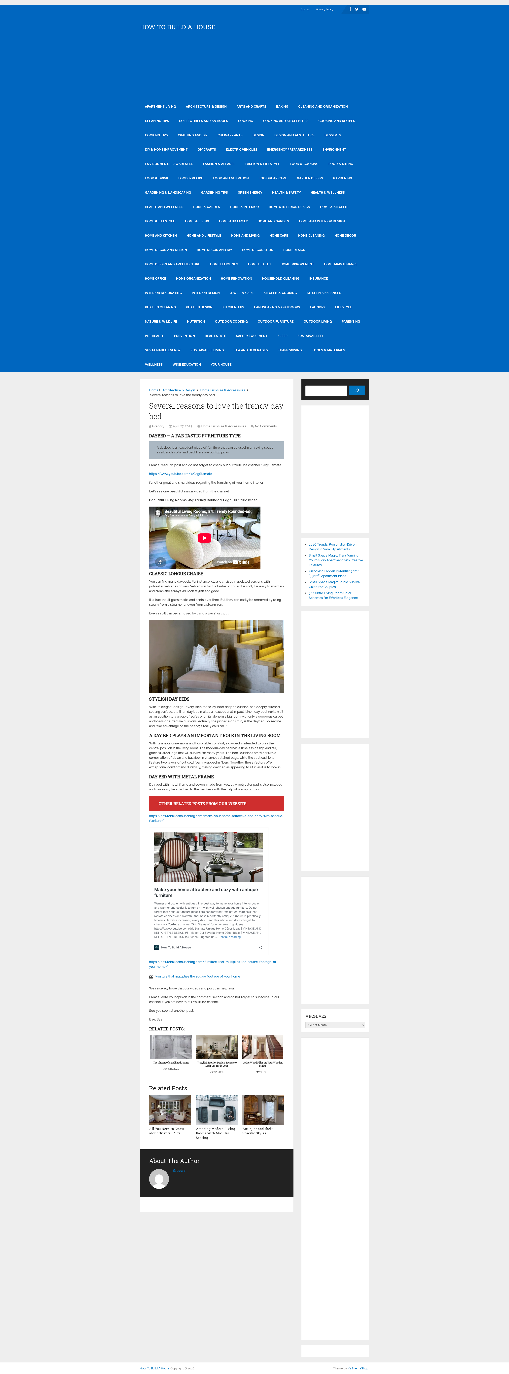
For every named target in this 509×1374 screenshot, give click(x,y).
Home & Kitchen (334, 207)
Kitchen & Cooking (280, 293)
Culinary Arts (230, 135)
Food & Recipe (190, 178)
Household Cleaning (280, 278)
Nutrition (196, 321)
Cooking (245, 121)
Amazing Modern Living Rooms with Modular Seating (215, 1133)
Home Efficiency (224, 264)
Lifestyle (343, 307)
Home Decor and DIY (214, 250)
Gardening (342, 178)
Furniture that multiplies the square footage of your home (197, 976)
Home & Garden (206, 207)
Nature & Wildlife (161, 321)
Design (258, 135)
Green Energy (250, 192)
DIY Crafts (207, 149)
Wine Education (187, 364)
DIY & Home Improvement (166, 149)
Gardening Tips (214, 192)
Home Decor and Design (166, 250)
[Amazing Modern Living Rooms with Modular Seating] (217, 1110)
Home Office (155, 278)
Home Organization (193, 278)
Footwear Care (273, 178)
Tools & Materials (328, 350)
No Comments (266, 426)
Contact (305, 9)
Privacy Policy (324, 9)
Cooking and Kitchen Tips (285, 121)
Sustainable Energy (163, 350)
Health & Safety (286, 192)
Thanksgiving (290, 350)
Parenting (351, 321)
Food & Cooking (304, 164)
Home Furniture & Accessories (223, 426)
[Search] (357, 390)
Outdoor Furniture (276, 321)
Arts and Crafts (251, 106)
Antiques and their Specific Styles (257, 1131)
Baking (282, 106)
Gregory (158, 426)
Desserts (332, 135)
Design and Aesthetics (294, 135)
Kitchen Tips (233, 307)
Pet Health (154, 336)
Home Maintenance (340, 264)
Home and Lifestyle (204, 235)
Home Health (259, 264)
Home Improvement (297, 264)
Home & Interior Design (289, 207)
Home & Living (197, 221)
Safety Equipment (252, 336)
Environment (334, 149)
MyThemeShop (358, 1368)
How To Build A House (178, 27)
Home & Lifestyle (160, 221)
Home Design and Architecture (172, 264)
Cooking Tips (156, 135)
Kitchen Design (199, 307)
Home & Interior (244, 207)
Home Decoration (257, 250)
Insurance (318, 278)
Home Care (279, 235)
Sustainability (310, 336)
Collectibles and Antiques (203, 121)
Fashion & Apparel (219, 164)
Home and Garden (273, 221)
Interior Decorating (163, 293)
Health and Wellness (164, 207)
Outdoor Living (318, 321)
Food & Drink (156, 178)
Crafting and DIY (193, 135)
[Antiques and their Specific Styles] (263, 1110)
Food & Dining (340, 164)
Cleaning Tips (157, 121)
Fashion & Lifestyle (262, 164)
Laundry (317, 307)
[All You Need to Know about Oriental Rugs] (170, 1110)
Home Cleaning (311, 235)
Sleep (283, 336)
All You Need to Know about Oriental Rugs (166, 1131)
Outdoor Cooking (231, 321)
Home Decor (345, 235)
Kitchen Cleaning (160, 307)
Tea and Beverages (251, 350)
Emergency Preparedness (290, 149)
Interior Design (206, 293)
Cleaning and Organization (323, 106)
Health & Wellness (328, 192)
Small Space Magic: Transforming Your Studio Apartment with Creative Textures (336, 560)
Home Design (294, 250)
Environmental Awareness (169, 164)
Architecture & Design (206, 106)
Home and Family (233, 221)
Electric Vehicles (241, 149)
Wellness (154, 364)
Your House (221, 364)
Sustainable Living (207, 350)
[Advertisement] (254, 70)
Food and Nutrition (231, 178)
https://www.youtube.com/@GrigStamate (180, 474)
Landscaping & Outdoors (277, 307)
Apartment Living (160, 106)
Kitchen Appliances (324, 293)
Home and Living (245, 235)
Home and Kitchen (161, 235)
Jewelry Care (242, 293)
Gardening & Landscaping (168, 192)
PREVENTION (184, 336)
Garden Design (310, 178)
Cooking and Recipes (336, 121)
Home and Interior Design (322, 221)
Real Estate (215, 336)
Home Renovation (236, 278)
